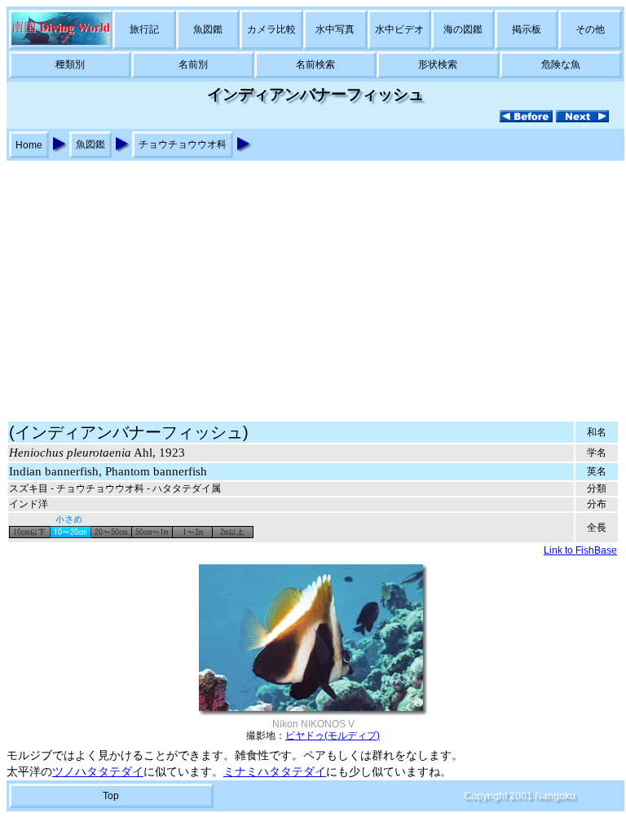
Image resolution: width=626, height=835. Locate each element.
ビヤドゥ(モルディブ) (332, 735)
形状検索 (437, 64)
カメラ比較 (271, 29)
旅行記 (144, 29)
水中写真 (335, 29)
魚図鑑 (208, 29)
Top (111, 796)
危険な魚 (560, 64)
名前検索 (315, 64)
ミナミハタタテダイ (274, 772)
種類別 (70, 64)
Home (28, 145)
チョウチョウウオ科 (183, 144)
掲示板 (526, 29)
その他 (590, 29)
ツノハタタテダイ (97, 772)
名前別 (193, 64)
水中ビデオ (399, 29)
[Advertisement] (313, 283)
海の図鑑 (463, 29)
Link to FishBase (580, 550)
